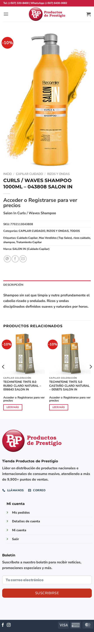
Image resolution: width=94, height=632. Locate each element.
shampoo (9, 242)
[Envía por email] (23, 258)
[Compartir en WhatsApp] (7, 258)
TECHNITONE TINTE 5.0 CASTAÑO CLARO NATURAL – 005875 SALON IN (69, 385)
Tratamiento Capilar (29, 242)
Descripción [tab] (13, 285)
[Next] (90, 375)
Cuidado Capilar (27, 238)
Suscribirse (47, 593)
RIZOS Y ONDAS (58, 174)
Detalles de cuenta (26, 521)
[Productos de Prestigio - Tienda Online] (47, 14)
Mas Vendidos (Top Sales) (55, 238)
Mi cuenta (19, 530)
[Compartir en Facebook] (15, 258)
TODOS (75, 231)
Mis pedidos (21, 512)
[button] (6, 14)
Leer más (13, 407)
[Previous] (3, 375)
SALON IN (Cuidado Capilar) (31, 249)
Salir (15, 539)
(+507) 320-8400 (18, 3)
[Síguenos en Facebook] (3, 625)
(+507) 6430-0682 (56, 3)
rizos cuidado (81, 238)
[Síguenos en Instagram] (9, 625)
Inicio (7, 174)
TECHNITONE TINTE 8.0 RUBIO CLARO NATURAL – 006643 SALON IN (22, 385)
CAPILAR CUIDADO (29, 174)
